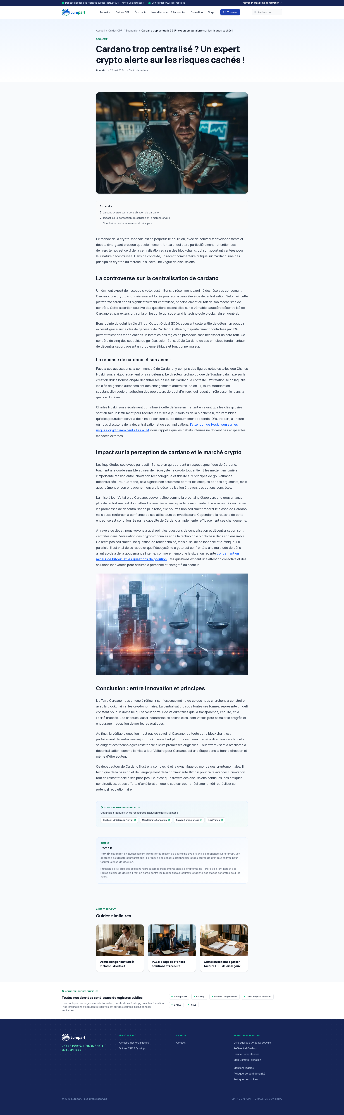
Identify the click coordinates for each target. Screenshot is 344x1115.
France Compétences (187, 820)
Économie (140, 12)
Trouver (232, 12)
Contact (180, 1042)
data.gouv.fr (180, 996)
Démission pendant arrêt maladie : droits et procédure (117, 966)
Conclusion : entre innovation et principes (127, 223)
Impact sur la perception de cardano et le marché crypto (136, 217)
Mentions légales (244, 1067)
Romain (101, 70)
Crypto (212, 12)
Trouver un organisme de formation (260, 2)
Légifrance (214, 820)
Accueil (100, 30)
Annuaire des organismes (134, 1042)
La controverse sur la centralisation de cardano (131, 212)
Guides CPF (123, 12)
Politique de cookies (246, 1079)
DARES (177, 1004)
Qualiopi (200, 996)
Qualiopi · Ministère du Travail (118, 820)
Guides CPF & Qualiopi (132, 1048)
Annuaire (105, 12)
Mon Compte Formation (154, 820)
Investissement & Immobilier (168, 12)
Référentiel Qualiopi (245, 1048)
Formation (196, 12)
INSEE (193, 1004)
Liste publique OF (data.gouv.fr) (252, 1042)
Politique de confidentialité (249, 1073)
